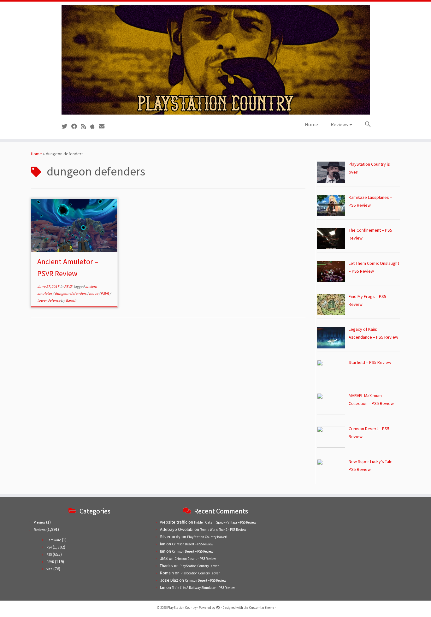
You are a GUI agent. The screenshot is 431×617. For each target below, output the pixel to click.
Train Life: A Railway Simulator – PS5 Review (203, 587)
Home (311, 124)
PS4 (49, 547)
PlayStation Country (182, 607)
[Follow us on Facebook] (76, 126)
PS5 (49, 554)
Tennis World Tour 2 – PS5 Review (223, 529)
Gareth (71, 300)
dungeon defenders (71, 293)
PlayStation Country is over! (207, 537)
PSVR (68, 286)
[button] (364, 124)
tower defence (49, 300)
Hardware (53, 540)
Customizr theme (261, 607)
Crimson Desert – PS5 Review (192, 544)
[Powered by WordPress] (218, 606)
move (94, 293)
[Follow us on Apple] (94, 126)
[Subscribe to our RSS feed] (85, 126)
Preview (39, 522)
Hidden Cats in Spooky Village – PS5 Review (225, 522)
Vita (49, 569)
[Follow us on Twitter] (66, 126)
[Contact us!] (104, 126)
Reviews (340, 124)
